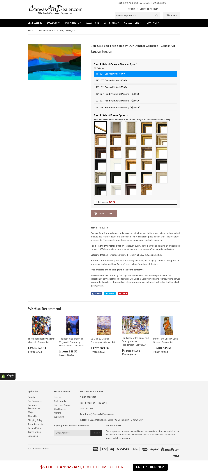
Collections (132, 22)
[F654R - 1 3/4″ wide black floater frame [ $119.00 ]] (101, 189)
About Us (32, 416)
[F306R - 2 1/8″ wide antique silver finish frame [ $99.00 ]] (131, 152)
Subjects (52, 22)
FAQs (30, 412)
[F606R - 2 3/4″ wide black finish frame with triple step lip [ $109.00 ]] (116, 177)
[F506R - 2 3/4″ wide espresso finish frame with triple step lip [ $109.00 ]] (161, 164)
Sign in (131, 9)
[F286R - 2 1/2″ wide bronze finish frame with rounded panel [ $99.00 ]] (146, 152)
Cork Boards (60, 401)
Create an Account (149, 9)
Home (30, 30)
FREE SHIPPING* (150, 467)
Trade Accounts (35, 424)
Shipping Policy (35, 420)
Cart (174, 15)
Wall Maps (59, 417)
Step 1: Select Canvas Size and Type (115, 66)
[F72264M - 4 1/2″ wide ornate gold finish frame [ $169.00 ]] (146, 189)
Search (31, 397)
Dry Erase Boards (62, 405)
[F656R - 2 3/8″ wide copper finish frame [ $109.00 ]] (116, 139)
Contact (152, 22)
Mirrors (57, 413)
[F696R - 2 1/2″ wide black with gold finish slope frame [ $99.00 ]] (146, 177)
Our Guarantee (35, 401)
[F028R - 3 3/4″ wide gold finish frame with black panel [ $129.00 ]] (146, 127)
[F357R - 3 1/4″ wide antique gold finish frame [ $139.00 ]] (131, 164)
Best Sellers (35, 22)
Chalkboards (60, 409)
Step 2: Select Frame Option (132, 117)
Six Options (99, 68)
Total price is (105, 202)
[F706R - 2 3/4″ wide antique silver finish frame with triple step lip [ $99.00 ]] (161, 177)
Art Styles (110, 22)
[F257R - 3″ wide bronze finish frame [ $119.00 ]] (131, 139)
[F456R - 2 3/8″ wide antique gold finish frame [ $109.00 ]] (101, 139)
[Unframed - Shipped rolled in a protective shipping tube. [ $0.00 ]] (101, 127)
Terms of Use (34, 432)
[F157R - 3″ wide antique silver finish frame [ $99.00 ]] (161, 139)
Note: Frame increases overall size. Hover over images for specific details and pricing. (132, 119)
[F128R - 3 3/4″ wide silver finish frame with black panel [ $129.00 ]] (161, 127)
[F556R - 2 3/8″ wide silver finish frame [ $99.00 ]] (101, 177)
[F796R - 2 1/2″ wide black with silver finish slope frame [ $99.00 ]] (131, 177)
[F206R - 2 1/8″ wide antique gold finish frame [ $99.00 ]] (116, 152)
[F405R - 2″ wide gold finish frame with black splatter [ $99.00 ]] (161, 152)
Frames (57, 397)
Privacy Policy (34, 428)
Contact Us (33, 436)
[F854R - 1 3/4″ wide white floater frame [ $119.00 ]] (116, 189)
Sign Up (96, 433)
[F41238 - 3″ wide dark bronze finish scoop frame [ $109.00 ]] (131, 189)
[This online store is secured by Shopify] (8, 379)
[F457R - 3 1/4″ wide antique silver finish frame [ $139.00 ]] (146, 164)
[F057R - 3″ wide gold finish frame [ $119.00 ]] (146, 139)
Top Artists (72, 22)
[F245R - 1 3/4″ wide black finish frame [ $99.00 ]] (101, 164)
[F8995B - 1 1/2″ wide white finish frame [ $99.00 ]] (116, 164)
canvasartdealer (42, 448)
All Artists (92, 22)
